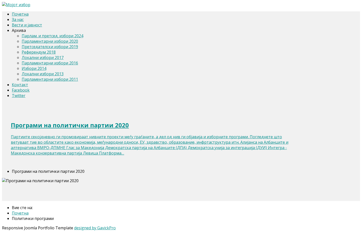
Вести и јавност (27, 25)
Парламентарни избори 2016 (50, 63)
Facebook (21, 90)
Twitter (18, 95)
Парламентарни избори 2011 (50, 79)
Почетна (20, 14)
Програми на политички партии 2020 (70, 125)
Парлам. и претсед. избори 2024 (52, 36)
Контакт (20, 84)
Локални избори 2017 (43, 57)
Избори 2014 (34, 68)
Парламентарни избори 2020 (50, 41)
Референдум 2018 (39, 52)
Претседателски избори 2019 (50, 46)
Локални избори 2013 (43, 74)
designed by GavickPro (95, 228)
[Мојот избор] (16, 4)
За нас (18, 19)
